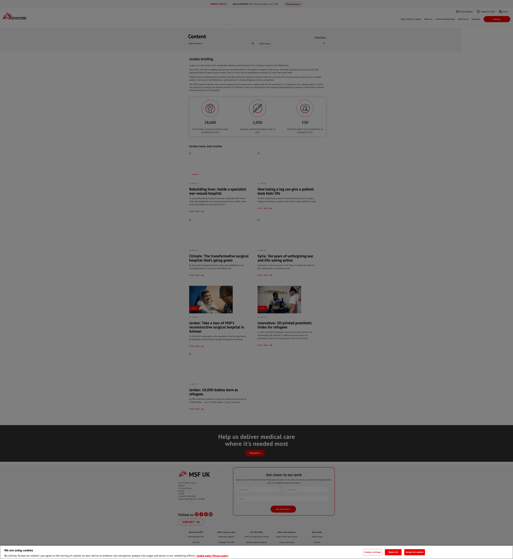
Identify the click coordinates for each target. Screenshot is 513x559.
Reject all (393, 552)
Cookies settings (372, 552)
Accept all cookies (414, 552)
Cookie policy (204, 555)
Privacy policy (220, 555)
